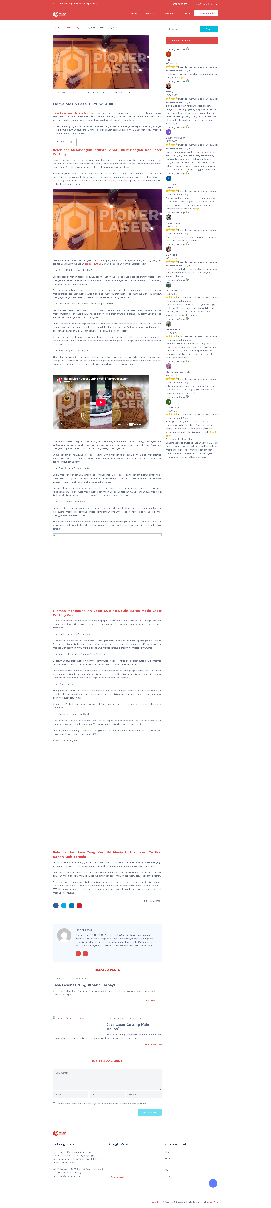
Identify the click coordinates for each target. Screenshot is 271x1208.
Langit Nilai (212, 1202)
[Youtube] (208, 1132)
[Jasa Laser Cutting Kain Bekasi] (77, 1025)
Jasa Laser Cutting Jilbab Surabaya (84, 985)
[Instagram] (214, 1132)
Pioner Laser (68, 93)
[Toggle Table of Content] (70, 142)
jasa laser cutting (93, 264)
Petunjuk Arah (118, 1177)
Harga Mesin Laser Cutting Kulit (70, 113)
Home (133, 13)
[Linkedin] (203, 1132)
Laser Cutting (122, 93)
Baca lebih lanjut (198, 457)
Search (209, 29)
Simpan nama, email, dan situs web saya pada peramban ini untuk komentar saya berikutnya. (102, 1103)
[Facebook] (197, 1132)
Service (169, 13)
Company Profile (206, 13)
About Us (150, 13)
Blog (188, 13)
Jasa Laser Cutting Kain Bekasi (128, 1027)
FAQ (167, 1176)
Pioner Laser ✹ (157, 1202)
